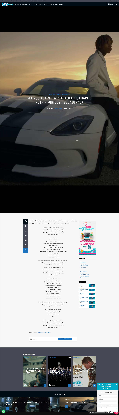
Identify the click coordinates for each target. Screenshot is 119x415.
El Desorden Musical (84, 321)
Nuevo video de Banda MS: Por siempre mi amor (35, 394)
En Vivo (111, 4)
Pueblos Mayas (83, 329)
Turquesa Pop (40, 4)
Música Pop (58, 105)
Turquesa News (25, 4)
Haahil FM (33, 4)
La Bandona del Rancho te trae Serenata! (56, 394)
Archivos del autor (65, 362)
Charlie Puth (40, 355)
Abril (50, 105)
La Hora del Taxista (84, 325)
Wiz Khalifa (47, 355)
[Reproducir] (90, 412)
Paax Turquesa (49, 4)
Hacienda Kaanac (14, 1)
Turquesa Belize (83, 287)
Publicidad (44, 1)
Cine (54, 105)
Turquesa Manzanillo (59, 4)
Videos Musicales (66, 105)
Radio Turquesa (59, 119)
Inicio (18, 4)
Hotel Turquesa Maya (24, 1)
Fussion (81, 308)
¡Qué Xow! (81, 316)
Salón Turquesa (5, 1)
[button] (3, 411)
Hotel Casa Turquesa (35, 1)
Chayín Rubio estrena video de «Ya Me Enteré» (84, 394)
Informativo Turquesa (84, 312)
